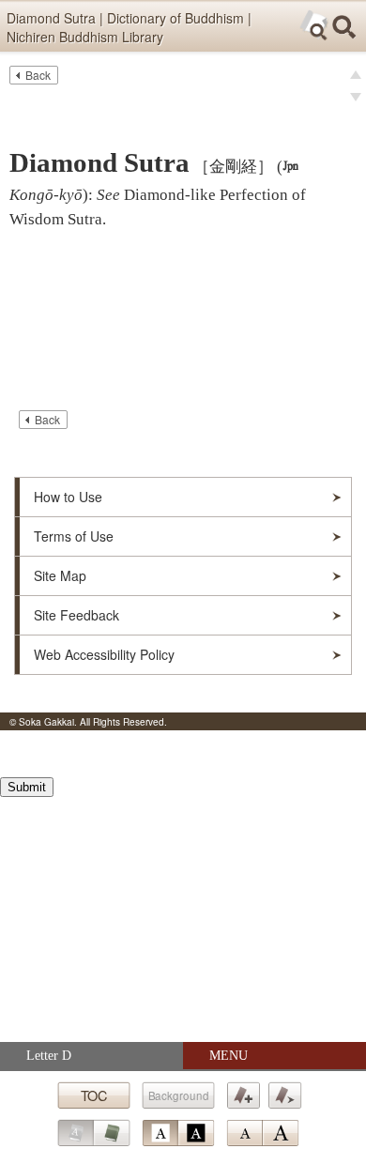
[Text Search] (314, 25)
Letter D (48, 1056)
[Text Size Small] (244, 1133)
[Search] (344, 27)
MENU (228, 1056)
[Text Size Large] (280, 1133)
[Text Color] (178, 1133)
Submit (27, 787)
